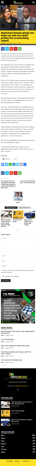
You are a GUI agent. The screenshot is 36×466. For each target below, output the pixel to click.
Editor (4, 43)
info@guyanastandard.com (21, 386)
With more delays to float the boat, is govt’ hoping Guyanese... (21, 403)
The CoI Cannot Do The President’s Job (11, 360)
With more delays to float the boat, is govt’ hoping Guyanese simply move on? (6, 223)
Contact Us (26, 461)
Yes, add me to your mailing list (10, 276)
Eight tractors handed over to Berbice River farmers (28, 222)
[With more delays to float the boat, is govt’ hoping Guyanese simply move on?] (6, 215)
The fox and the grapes (17, 220)
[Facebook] (18, 389)
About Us (17, 461)
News (2, 435)
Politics (3, 438)
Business (3, 444)
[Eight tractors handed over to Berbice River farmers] (29, 215)
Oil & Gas (3, 449)
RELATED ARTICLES (11, 208)
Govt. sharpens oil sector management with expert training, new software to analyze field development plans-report (8, 184)
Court (2, 446)
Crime (2, 441)
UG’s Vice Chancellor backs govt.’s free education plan (27, 181)
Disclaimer (9, 461)
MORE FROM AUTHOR (24, 208)
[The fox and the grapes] (18, 215)
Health (3, 452)
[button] (33, 2)
